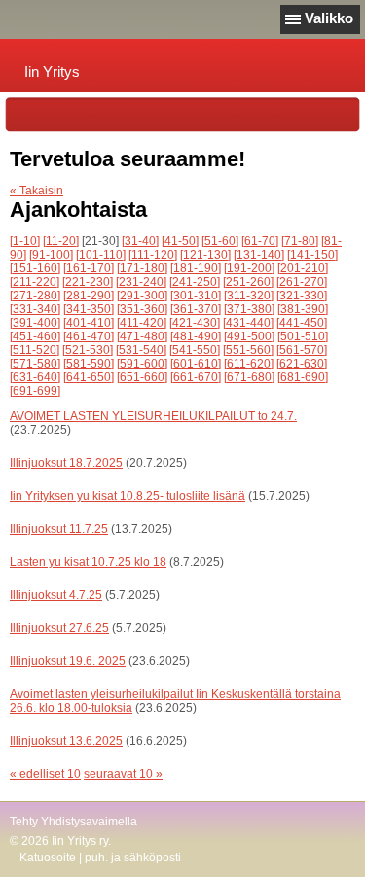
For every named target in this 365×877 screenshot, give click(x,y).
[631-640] (35, 377)
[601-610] (195, 363)
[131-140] (259, 255)
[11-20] (61, 241)
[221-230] (87, 282)
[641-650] (88, 377)
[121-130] (205, 255)
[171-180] (142, 268)
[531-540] (141, 350)
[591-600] (142, 363)
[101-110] (101, 255)
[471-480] (142, 336)
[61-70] (259, 241)
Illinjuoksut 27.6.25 (59, 628)
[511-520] (34, 350)
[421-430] (194, 323)
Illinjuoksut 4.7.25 (56, 595)
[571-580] (35, 363)
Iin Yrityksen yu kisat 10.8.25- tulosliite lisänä (127, 496)
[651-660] (142, 377)
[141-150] (312, 255)
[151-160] (35, 268)
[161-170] (88, 268)
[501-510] (302, 336)
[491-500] (249, 336)
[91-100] (51, 255)
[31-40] (140, 241)
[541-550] (194, 350)
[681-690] (302, 377)
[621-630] (301, 363)
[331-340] (35, 309)
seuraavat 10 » (123, 774)
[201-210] (302, 268)
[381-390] (302, 309)
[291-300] (142, 295)
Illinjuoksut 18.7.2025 (66, 463)
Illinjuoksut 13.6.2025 (66, 741)
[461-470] (88, 336)
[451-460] (35, 336)
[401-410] (88, 323)
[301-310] (195, 295)
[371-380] (249, 309)
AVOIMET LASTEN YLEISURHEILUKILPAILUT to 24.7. (153, 416)
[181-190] (195, 268)
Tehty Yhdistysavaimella (73, 821)
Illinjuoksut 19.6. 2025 (68, 661)
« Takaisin (36, 190)
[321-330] (301, 295)
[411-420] (141, 323)
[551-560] (248, 350)
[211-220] (34, 282)
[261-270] (301, 282)
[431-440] (248, 323)
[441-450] (301, 323)
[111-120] (152, 255)
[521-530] (87, 350)
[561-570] (301, 350)
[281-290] (88, 295)
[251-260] (248, 282)
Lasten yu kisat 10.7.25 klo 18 (88, 562)
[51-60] (219, 241)
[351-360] (142, 309)
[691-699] (35, 391)
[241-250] (194, 282)
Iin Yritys (52, 71)
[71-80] (299, 241)
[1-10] (25, 241)
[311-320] (249, 295)
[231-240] (141, 282)
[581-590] (88, 363)
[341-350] (88, 309)
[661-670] (195, 377)
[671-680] (249, 377)
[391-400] (35, 323)
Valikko (329, 18)
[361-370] (195, 309)
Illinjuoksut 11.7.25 (59, 529)
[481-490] (195, 336)
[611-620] (249, 363)
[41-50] (180, 241)
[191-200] (249, 268)
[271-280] (35, 295)
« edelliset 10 (45, 774)
